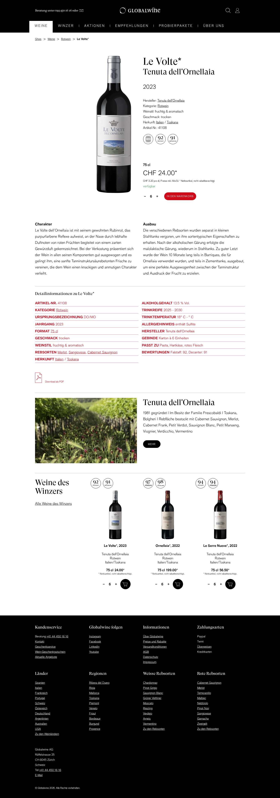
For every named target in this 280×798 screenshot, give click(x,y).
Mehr (152, 444)
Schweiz (40, 703)
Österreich (41, 708)
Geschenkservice (45, 646)
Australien (41, 723)
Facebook (95, 641)
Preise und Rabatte (154, 641)
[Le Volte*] (115, 514)
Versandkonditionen (155, 646)
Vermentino (149, 723)
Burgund (94, 723)
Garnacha (203, 718)
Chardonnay (150, 682)
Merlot (62, 352)
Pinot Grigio (150, 688)
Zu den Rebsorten (154, 729)
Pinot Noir (203, 708)
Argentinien (41, 718)
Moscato (148, 703)
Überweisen (204, 646)
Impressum (149, 662)
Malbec (201, 698)
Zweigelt (202, 723)
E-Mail (39, 775)
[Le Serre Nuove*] (220, 514)
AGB (146, 652)
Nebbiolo (202, 703)
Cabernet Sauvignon (102, 352)
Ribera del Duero (99, 682)
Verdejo (147, 713)
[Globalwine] (140, 10)
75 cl (54, 331)
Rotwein (163, 106)
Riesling (148, 708)
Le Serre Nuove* (220, 546)
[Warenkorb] (243, 10)
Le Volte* (115, 546)
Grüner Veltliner (152, 698)
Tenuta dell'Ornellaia (170, 100)
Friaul (92, 713)
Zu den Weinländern (47, 734)
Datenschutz (150, 657)
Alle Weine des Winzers (53, 503)
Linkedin (94, 646)
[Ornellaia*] (167, 514)
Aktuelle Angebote (46, 657)
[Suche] (228, 10)
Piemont (94, 703)
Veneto (93, 708)
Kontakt (39, 641)
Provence (94, 729)
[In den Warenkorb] (125, 584)
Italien (160, 122)
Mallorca (94, 693)
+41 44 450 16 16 (57, 636)
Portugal (40, 698)
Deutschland (42, 713)
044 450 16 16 (63, 10)
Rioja (92, 688)
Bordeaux (94, 718)
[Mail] (81, 10)
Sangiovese (77, 352)
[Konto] (237, 10)
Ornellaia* (168, 546)
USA (38, 729)
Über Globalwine (153, 636)
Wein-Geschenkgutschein (50, 652)
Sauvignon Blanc (153, 693)
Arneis (147, 718)
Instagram (95, 636)
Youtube (94, 652)
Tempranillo (204, 693)
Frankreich (41, 693)
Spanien (40, 682)
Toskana (172, 122)
